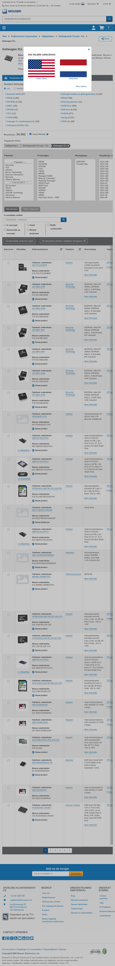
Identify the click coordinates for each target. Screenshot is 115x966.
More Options (81, 86)
